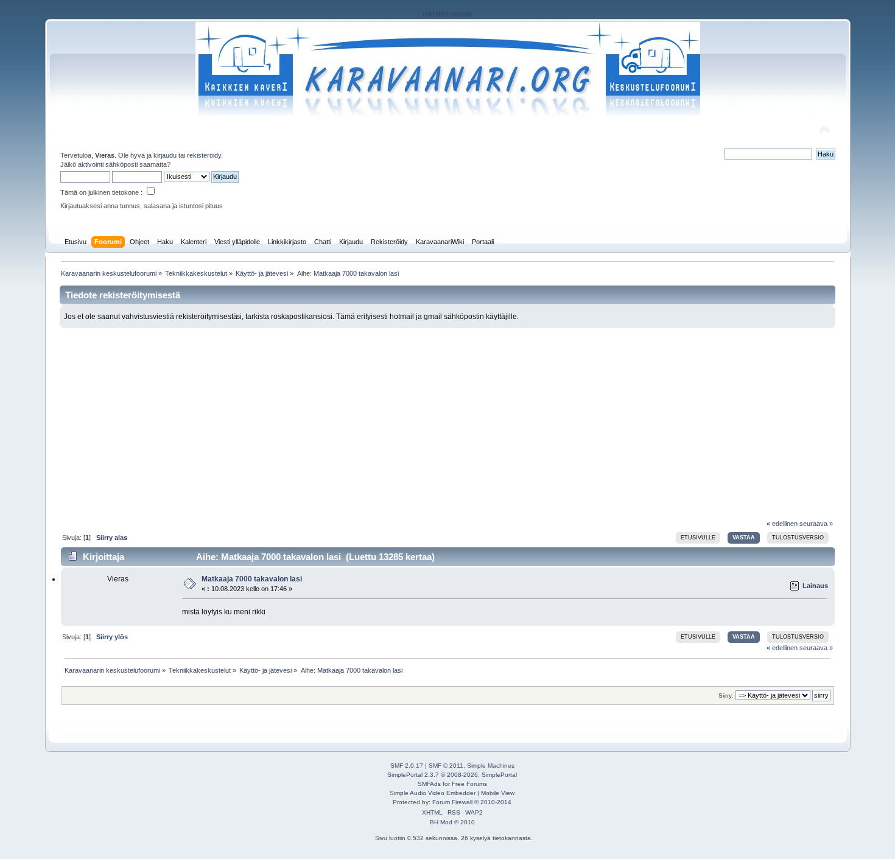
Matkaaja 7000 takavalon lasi (252, 579)
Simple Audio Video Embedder (433, 793)
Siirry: (726, 695)
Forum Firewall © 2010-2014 (471, 802)
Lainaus (815, 585)
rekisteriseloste (447, 14)
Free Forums (469, 783)
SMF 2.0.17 (406, 765)
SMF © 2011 (446, 765)
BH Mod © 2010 (452, 822)
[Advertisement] (447, 419)
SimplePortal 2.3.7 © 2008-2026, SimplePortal (452, 774)
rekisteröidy (204, 155)
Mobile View (497, 793)
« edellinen (782, 523)
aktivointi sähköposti (108, 164)
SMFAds (429, 783)
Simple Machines (490, 765)
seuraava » (816, 523)
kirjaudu (165, 155)
